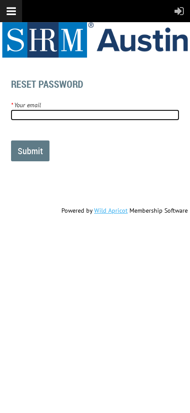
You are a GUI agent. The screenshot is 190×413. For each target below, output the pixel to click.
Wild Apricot (111, 210)
